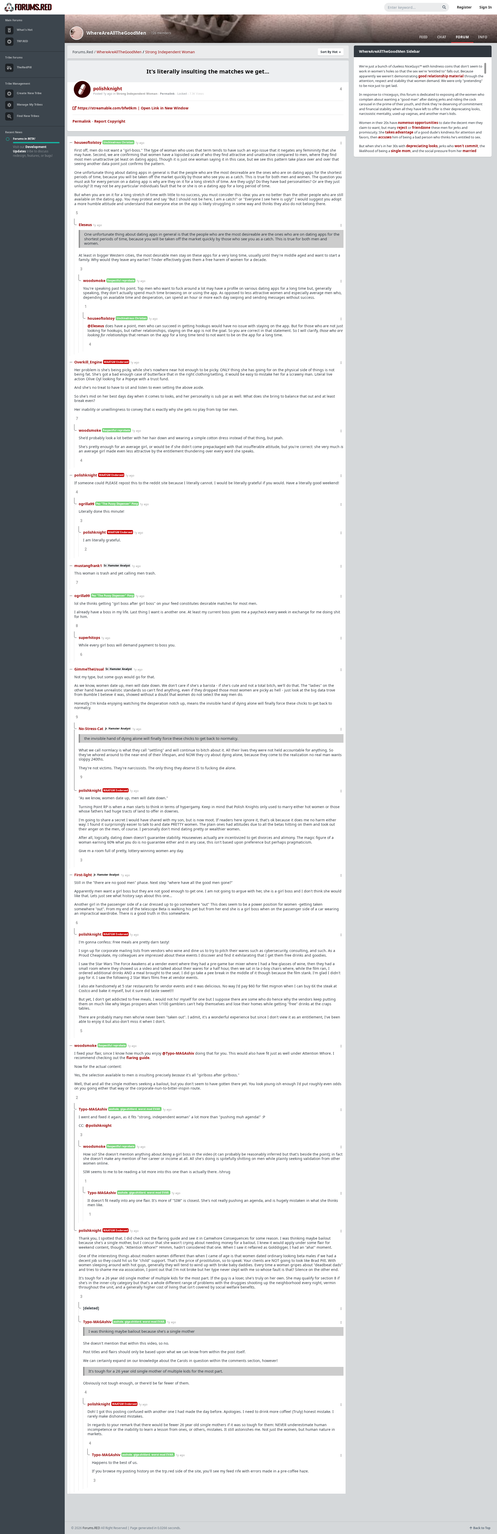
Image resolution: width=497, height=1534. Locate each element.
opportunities (418, 122)
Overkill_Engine (88, 362)
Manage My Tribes (29, 104)
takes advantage (399, 132)
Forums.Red (82, 51)
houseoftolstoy (87, 142)
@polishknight (98, 1125)
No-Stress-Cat (91, 728)
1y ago (139, 143)
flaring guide (137, 1057)
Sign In (485, 7)
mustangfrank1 (88, 565)
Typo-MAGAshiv (93, 1109)
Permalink (167, 93)
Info (482, 37)
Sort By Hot (329, 52)
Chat (442, 37)
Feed (423, 37)
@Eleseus (95, 325)
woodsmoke (94, 280)
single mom (401, 150)
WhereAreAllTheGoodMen (116, 33)
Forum (462, 37)
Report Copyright (109, 121)
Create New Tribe (29, 93)
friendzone (421, 127)
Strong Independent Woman (170, 51)
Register (464, 7)
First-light (83, 874)
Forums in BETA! (24, 138)
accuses (384, 137)
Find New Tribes (28, 116)
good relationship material (441, 76)
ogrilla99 (86, 503)
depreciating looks (421, 146)
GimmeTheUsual (89, 669)
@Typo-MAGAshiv (178, 1053)
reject (402, 127)
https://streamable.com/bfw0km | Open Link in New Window (132, 108)
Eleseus (85, 224)
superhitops (89, 637)
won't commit (466, 146)
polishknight (107, 88)
